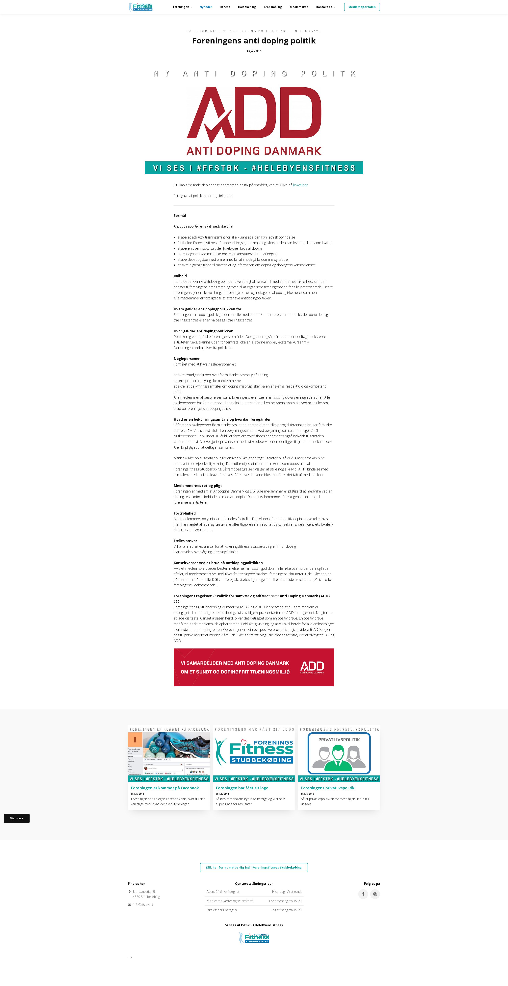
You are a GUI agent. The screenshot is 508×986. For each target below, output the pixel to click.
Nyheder (206, 7)
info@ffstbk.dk (143, 904)
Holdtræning (247, 7)
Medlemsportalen (362, 7)
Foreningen (181, 7)
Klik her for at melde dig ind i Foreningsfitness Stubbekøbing (254, 867)
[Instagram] (375, 894)
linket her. (300, 185)
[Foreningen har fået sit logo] (254, 753)
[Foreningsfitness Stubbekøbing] (140, 7)
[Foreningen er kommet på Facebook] (169, 753)
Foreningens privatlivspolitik (327, 788)
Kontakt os (324, 7)
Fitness (225, 7)
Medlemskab (299, 7)
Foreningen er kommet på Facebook (165, 788)
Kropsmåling (273, 7)
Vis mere (17, 818)
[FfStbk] (254, 948)
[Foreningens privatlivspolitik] (339, 753)
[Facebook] (363, 894)
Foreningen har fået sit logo (242, 788)
